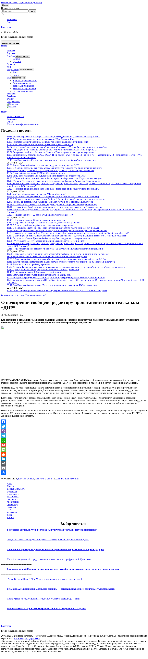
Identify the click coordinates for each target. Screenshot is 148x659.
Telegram (11, 93)
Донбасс (11, 56)
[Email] (74, 468)
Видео (16, 75)
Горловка (11, 53)
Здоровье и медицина (23, 86)
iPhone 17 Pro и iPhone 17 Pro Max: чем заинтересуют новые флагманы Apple (45, 579)
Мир (9, 66)
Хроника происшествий (25, 80)
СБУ (9, 509)
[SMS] (74, 449)
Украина (11, 64)
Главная (11, 50)
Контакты (12, 19)
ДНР (9, 483)
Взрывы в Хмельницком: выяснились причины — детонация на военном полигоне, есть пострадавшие (61, 589)
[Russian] (11, 106)
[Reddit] (74, 454)
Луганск (17, 61)
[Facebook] (74, 421)
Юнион (10, 517)
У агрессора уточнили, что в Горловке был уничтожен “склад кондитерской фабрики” (52, 530)
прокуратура (13, 502)
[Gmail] (74, 445)
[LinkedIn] (74, 459)
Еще (9, 77)
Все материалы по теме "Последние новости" (23, 295)
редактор (11, 507)
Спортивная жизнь (22, 83)
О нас (10, 22)
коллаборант (13, 494)
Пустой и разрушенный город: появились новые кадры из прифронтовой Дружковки (49, 559)
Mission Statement (15, 116)
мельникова (12, 496)
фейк (9, 515)
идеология (12, 491)
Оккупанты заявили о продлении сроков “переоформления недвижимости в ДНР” (48, 539)
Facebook (11, 96)
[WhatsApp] (74, 440)
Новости (39, 478)
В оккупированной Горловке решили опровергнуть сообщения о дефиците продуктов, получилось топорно (63, 569)
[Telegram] (74, 435)
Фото (15, 72)
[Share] (74, 472)
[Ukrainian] (12, 104)
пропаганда (12, 504)
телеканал (12, 512)
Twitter (10, 99)
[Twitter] (74, 426)
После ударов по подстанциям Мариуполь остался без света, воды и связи (43, 598)
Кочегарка (6, 27)
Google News (13, 101)
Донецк (16, 59)
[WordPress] (74, 463)
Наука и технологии (23, 91)
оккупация (12, 499)
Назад (4, 45)
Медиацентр (13, 69)
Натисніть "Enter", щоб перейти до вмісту (21, 2)
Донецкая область (16, 489)
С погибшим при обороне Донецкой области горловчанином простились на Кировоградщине (55, 549)
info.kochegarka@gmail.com (27, 638)
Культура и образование (24, 88)
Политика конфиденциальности (23, 124)
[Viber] (74, 431)
